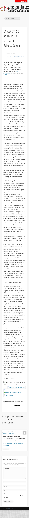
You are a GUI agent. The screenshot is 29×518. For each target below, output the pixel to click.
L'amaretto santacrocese (11, 58)
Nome (7, 483)
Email (7, 487)
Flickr (16, 22)
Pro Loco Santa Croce (10, 51)
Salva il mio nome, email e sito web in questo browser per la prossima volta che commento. (13, 495)
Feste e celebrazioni (13, 56)
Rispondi (6, 449)
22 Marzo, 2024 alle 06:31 (8, 433)
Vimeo (19, 22)
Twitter (9, 22)
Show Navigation (23, 14)
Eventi (7, 56)
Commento (7, 469)
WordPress (10, 508)
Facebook (6, 22)
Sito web (6, 490)
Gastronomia (21, 56)
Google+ (22, 22)
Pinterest (12, 22)
